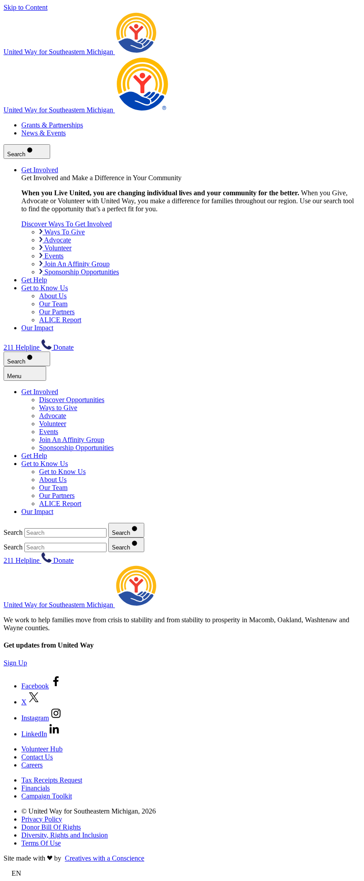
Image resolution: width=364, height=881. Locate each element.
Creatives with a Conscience (104, 858)
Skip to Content (25, 7)
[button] (182, 873)
